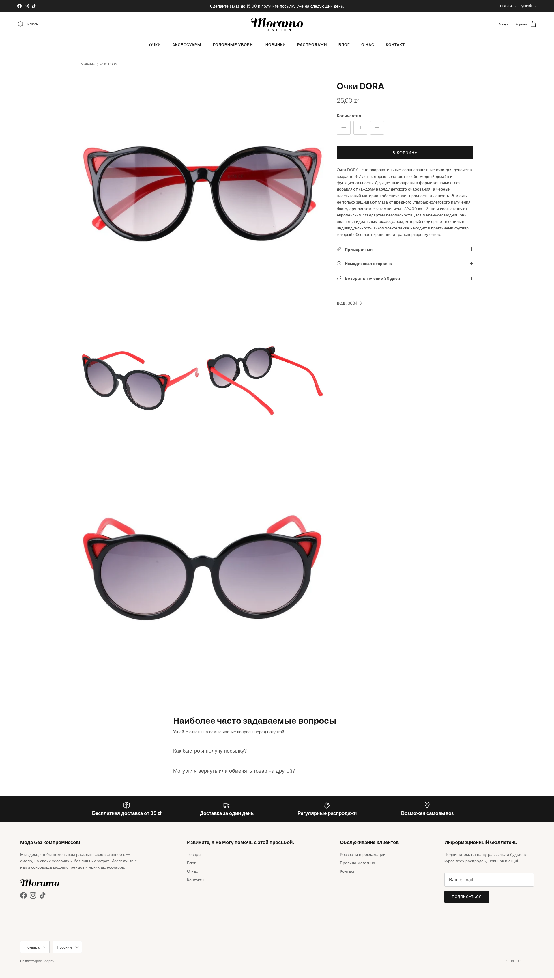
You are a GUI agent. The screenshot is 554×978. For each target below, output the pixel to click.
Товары (194, 854)
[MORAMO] (277, 24)
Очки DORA (108, 64)
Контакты (195, 879)
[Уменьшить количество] (344, 128)
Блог (344, 45)
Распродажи (312, 45)
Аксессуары (186, 45)
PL (506, 961)
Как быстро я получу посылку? (210, 750)
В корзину (405, 152)
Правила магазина (357, 862)
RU (513, 961)
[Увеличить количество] (377, 128)
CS (520, 961)
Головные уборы (233, 45)
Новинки (275, 45)
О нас (367, 45)
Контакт (395, 45)
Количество (349, 115)
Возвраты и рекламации (362, 854)
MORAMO (88, 64)
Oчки (155, 45)
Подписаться (467, 897)
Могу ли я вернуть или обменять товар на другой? (234, 771)
